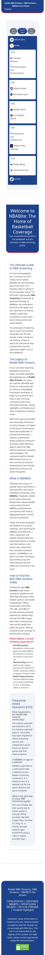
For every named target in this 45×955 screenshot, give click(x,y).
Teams (7, 9)
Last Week (13, 31)
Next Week (31, 31)
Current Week (22, 31)
